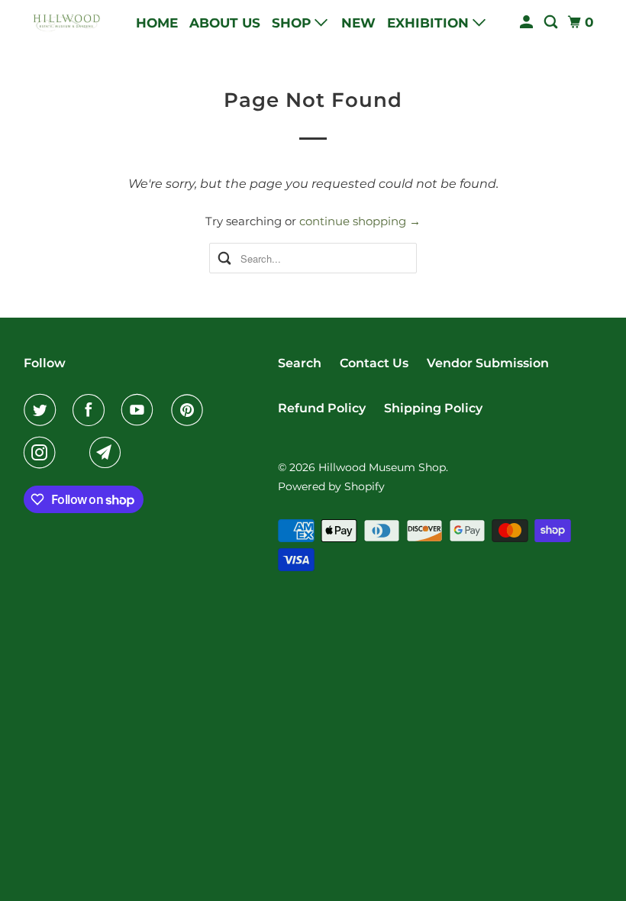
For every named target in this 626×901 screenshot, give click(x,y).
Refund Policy (322, 408)
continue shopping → (360, 221)
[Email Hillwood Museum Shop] (108, 453)
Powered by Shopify (331, 486)
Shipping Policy (433, 408)
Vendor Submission (488, 363)
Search (299, 363)
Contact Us (374, 363)
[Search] (552, 22)
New (358, 23)
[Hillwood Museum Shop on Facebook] (92, 410)
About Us (224, 23)
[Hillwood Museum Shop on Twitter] (43, 410)
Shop (293, 23)
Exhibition (430, 23)
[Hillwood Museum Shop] (66, 22)
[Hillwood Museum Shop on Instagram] (43, 453)
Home (157, 23)
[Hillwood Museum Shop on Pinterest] (190, 410)
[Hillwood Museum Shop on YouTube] (140, 410)
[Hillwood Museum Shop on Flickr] (76, 453)
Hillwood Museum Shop (382, 467)
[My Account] (527, 22)
